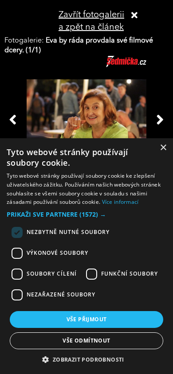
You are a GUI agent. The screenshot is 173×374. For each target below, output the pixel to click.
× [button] (163, 147)
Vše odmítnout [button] (86, 340)
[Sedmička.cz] (137, 65)
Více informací (120, 202)
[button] (86, 214)
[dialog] (86, 256)
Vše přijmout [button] (87, 319)
